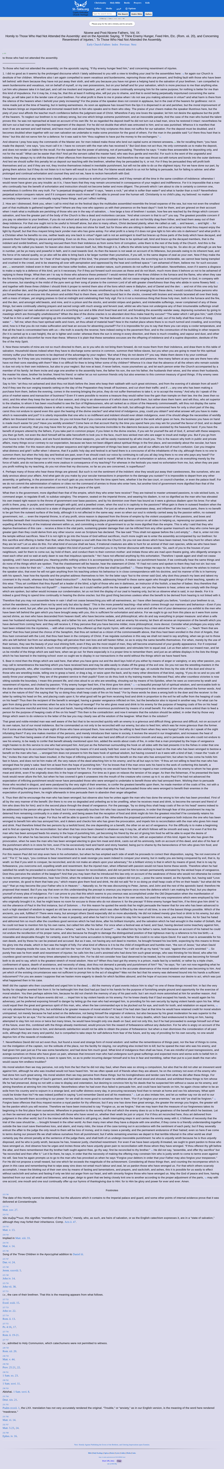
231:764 (6, 1396)
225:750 (6, 1283)
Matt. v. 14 (9, 1246)
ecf (119, 18)
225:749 (6, 1275)
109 (123, 18)
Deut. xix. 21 (10, 1399)
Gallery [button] (97, 8)
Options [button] (132, 8)
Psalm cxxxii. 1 (11, 1407)
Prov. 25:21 (9, 1367)
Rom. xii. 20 (9, 1351)
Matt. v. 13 (9, 1229)
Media (129, 1453)
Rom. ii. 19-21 (11, 1335)
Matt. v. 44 (9, 1359)
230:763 (6, 1388)
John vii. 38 (9, 1286)
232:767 (6, 1425)
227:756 (6, 1332)
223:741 (6, 1207)
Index (115, 44)
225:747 (6, 1259)
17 (14, 1327)
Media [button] (108, 8)
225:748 (6, 1267)
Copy (119, 1461)
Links (134, 1453)
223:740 (6, 1194)
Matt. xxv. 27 (10, 1209)
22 (18, 1367)
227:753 (6, 1307)
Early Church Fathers (98, 44)
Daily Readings (98, 1453)
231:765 (6, 1405)
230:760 (6, 1364)
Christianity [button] (100, 3)
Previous (125, 44)
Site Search (123, 14)
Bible (90, 1453)
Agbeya (106, 1453)
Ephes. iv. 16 (10, 1436)
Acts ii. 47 (70, 1221)
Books (112, 1453)
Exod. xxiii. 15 (11, 1302)
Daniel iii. (78, 1254)
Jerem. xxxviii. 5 (12, 1270)
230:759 (6, 1356)
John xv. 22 (9, 1310)
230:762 (6, 1380)
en (115, 18)
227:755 (6, 1324)
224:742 (6, 1215)
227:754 (6, 1316)
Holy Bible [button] (115, 3)
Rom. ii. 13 (9, 1318)
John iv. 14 (9, 1278)
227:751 (6, 1291)
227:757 (6, 1340)
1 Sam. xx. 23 (10, 1375)
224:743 (6, 1227)
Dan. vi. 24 (9, 1262)
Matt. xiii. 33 (22, 1238)
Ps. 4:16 (7, 1327)
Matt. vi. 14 (9, 1419)
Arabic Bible (136, 14)
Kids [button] (147, 3)
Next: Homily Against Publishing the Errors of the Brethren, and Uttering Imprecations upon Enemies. (112, 1445)
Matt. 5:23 (8, 1428)
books (110, 18)
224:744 (6, 1235)
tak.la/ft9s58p (112, 1464)
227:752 (6, 1299)
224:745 (6, 1243)
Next (133, 44)
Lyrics (118, 1453)
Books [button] (127, 3)
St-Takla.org (103, 18)
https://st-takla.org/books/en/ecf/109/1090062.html (112, 1457)
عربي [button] (118, 8)
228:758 (6, 1348)
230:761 (6, 1372)
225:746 (6, 1251)
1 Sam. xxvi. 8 (21, 1391)
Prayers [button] (137, 3)
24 (17, 1428)
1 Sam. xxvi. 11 (11, 1383)
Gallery (148, 14)
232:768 (6, 1433)
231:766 (6, 1417)
